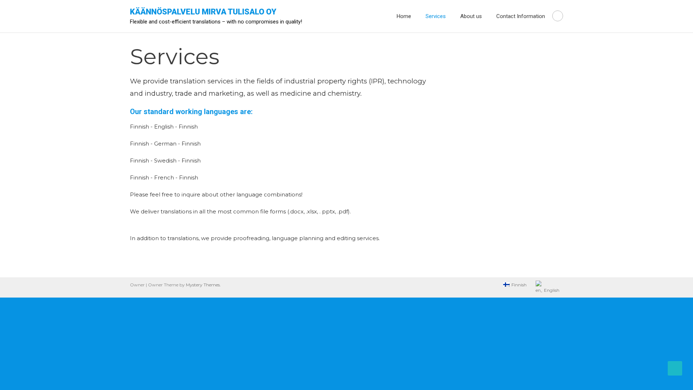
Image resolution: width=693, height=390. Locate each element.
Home (404, 16)
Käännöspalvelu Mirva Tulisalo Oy (203, 11)
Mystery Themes (203, 284)
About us (471, 16)
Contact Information (520, 16)
